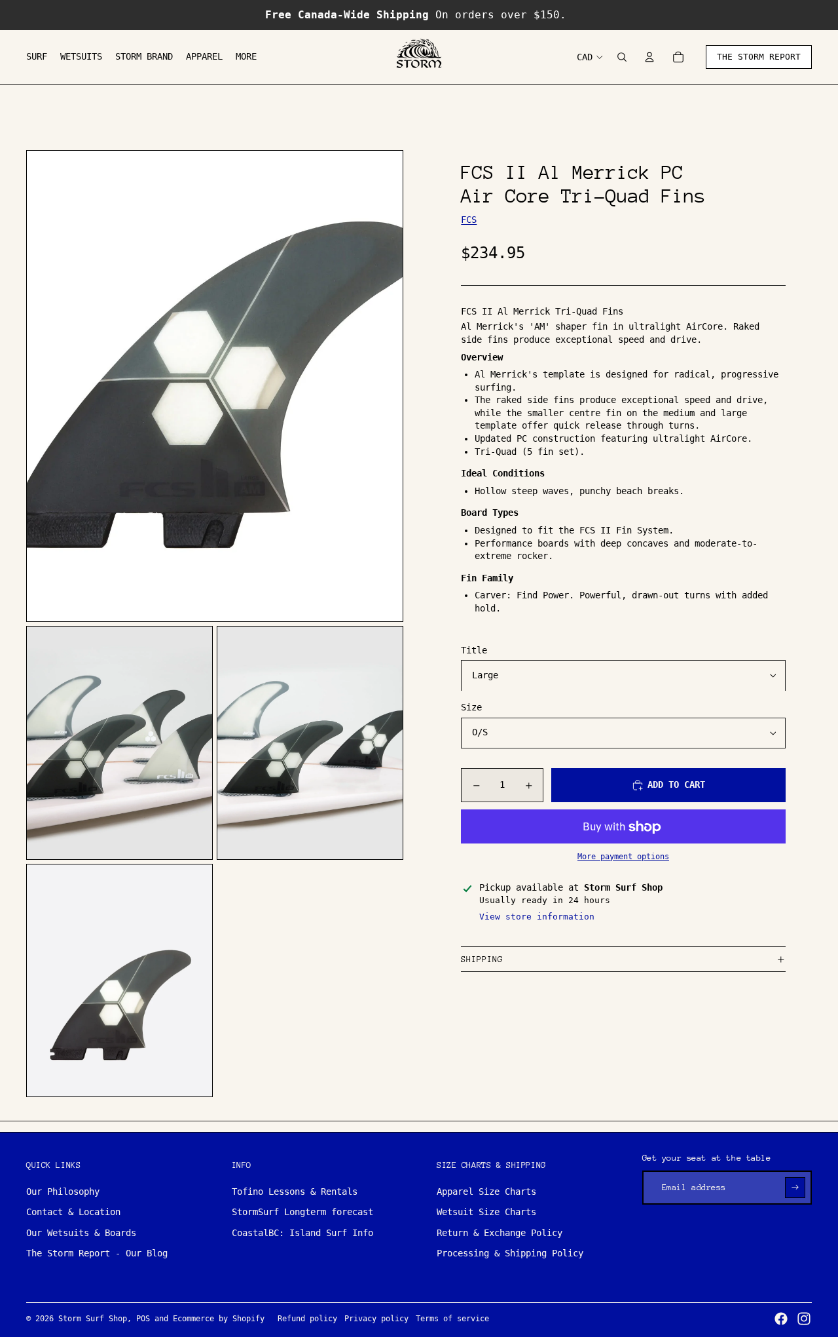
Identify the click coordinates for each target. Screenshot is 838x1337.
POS (143, 1318)
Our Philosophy (63, 1191)
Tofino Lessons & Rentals (294, 1191)
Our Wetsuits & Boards (81, 1233)
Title (474, 650)
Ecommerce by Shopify (218, 1318)
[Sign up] (795, 1187)
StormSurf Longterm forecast (302, 1212)
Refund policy (307, 1318)
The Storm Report (759, 57)
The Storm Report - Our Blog (97, 1253)
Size (471, 708)
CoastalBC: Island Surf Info (302, 1233)
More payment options (623, 856)
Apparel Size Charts (486, 1191)
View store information (536, 916)
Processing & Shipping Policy (510, 1253)
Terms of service (452, 1318)
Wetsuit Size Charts (486, 1212)
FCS (469, 220)
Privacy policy (376, 1318)
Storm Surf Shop (92, 1318)
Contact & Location (73, 1212)
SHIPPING (482, 960)
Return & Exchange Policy (499, 1233)
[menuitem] (36, 57)
